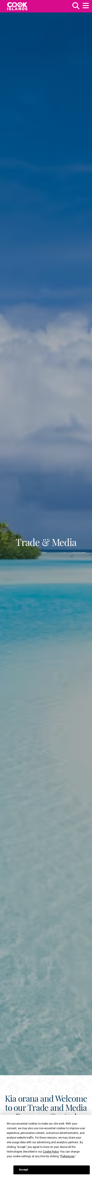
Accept (23, 1169)
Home (17, 6)
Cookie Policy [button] (51, 1151)
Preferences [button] (68, 1156)
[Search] (75, 7)
